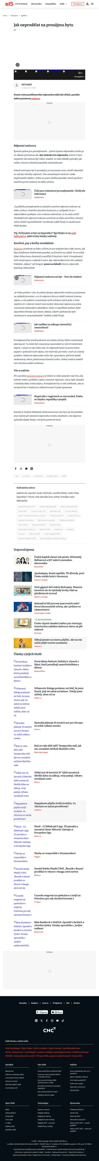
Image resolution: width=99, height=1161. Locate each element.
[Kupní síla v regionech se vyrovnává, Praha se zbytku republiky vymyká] (23, 400)
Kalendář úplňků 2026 (13, 1084)
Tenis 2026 (9, 1119)
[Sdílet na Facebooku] (16, 469)
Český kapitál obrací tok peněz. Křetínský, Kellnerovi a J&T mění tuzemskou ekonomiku (58, 560)
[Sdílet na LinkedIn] (32, 469)
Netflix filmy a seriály (45, 1126)
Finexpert (14, 15)
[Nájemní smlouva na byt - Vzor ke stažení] (23, 280)
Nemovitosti (18, 1052)
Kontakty (23, 1003)
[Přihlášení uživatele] (87, 3)
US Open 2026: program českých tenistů (53, 1056)
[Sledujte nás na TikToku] (63, 1021)
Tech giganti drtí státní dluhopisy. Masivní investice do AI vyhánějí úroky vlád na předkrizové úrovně (58, 590)
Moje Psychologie (12, 1048)
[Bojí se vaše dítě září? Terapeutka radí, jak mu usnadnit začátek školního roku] (23, 755)
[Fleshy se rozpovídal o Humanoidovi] (23, 857)
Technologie (43, 1103)
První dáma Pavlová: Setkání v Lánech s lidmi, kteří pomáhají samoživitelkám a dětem (56, 664)
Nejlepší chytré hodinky (46, 1119)
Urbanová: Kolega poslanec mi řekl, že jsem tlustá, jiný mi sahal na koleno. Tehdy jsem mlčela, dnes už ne (58, 691)
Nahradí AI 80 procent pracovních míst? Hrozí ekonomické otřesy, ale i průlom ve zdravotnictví (57, 606)
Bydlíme (24, 15)
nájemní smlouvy (35, 376)
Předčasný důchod (76, 1109)
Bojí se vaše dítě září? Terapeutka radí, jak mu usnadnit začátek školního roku (57, 747)
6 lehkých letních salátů (46, 1095)
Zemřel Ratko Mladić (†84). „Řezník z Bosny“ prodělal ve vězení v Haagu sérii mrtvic (59, 870)
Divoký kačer (74, 1090)
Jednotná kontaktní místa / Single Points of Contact (31, 1155)
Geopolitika (50, 4)
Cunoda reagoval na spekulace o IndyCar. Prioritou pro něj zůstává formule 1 (57, 897)
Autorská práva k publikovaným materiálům (29, 1149)
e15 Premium (21, 4)
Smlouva (18, 248)
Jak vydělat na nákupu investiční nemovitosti (52, 326)
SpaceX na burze (44, 1109)
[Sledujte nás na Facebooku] (47, 1021)
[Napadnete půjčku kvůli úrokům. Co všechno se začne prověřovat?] (23, 811)
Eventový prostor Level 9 (24, 1056)
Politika (73, 1065)
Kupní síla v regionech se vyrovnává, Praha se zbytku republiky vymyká (58, 398)
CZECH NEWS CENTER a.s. (58, 1141)
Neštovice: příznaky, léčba (14, 1074)
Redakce (34, 1003)
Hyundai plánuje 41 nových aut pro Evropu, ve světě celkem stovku (58, 724)
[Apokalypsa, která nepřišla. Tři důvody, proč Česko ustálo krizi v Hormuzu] (23, 577)
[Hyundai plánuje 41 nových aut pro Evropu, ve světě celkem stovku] (23, 730)
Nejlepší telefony (44, 1113)
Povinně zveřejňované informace (74, 1155)
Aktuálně (9, 1065)
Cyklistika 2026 (10, 1130)
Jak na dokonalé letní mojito (48, 1092)
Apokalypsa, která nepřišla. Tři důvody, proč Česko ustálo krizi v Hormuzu (59, 575)
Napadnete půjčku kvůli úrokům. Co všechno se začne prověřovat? (55, 805)
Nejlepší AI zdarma (44, 1116)
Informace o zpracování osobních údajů (29, 1152)
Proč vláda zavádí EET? (78, 1080)
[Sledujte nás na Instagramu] (52, 1021)
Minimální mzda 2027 (77, 1119)
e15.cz (5, 15)
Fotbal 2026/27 (10, 1113)
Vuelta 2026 (77, 1056)
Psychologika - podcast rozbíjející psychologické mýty (48, 1052)
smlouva (35, 98)
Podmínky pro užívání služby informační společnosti (65, 1149)
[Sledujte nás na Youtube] (57, 1021)
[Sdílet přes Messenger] (26, 469)
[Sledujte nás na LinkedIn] (36, 1021)
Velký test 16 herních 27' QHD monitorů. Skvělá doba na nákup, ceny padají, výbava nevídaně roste (58, 775)
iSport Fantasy (55, 1048)
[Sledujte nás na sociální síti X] (41, 1021)
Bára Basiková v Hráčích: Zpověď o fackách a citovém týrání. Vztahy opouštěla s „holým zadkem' (59, 925)
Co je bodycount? (11, 1088)
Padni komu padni (76, 1083)
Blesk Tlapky (27, 1048)
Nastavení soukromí (59, 1152)
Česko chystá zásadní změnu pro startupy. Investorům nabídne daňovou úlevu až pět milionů (58, 626)
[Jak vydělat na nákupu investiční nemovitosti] (23, 328)
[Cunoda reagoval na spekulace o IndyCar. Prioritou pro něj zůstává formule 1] (23, 905)
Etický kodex (56, 1155)
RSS (67, 1003)
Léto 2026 (42, 1065)
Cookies (48, 1152)
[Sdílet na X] (21, 469)
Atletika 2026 (9, 1126)
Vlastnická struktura (76, 1152)
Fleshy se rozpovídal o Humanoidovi (55, 853)
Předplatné (57, 1003)
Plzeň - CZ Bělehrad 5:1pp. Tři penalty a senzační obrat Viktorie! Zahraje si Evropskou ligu (56, 829)
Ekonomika (36, 4)
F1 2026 (8, 1123)
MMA (7, 1109)
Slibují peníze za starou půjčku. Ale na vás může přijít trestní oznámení (58, 641)
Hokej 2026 (9, 1116)
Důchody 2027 (75, 1116)
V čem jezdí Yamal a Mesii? (14, 1078)
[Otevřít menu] (92, 3)
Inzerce (45, 1003)
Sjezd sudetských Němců (79, 1077)
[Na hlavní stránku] (9, 3)
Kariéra (77, 1003)
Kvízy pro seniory (11, 1081)
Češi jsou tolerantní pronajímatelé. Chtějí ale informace (59, 192)
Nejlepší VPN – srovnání (46, 1123)
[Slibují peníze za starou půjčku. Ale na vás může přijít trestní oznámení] (23, 643)
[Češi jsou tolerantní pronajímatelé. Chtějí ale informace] (23, 194)
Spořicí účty (74, 1113)
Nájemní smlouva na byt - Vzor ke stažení (57, 276)
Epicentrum (9, 1071)
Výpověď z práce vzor (77, 1087)
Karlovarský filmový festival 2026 (49, 1071)
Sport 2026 (10, 1103)
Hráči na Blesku (40, 1048)
